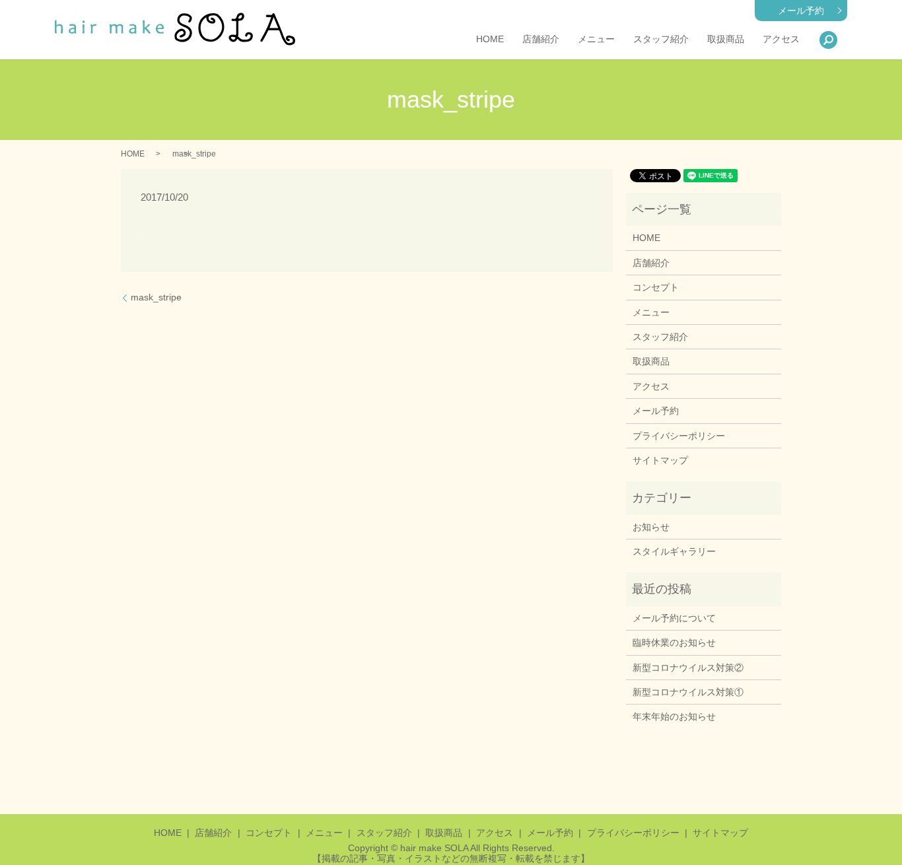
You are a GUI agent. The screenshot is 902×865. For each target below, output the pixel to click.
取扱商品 (725, 39)
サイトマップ (660, 460)
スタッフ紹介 (661, 39)
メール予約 (801, 10)
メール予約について (674, 618)
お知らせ (651, 527)
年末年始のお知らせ (674, 716)
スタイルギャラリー (674, 551)
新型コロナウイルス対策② (688, 667)
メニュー (596, 39)
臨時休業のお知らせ (674, 642)
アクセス (781, 39)
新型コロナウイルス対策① (688, 692)
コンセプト (656, 287)
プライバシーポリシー (679, 436)
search (828, 40)
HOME (490, 39)
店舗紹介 (540, 39)
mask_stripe (156, 297)
